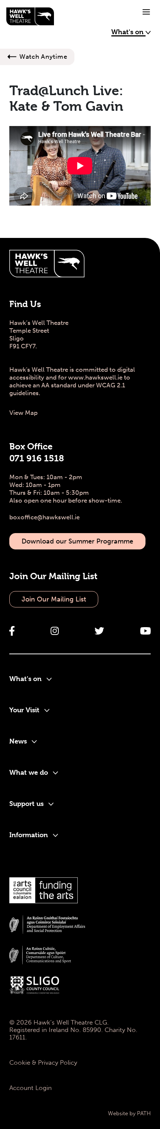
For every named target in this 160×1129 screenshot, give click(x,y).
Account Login (30, 1087)
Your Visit (25, 710)
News (19, 741)
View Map (23, 412)
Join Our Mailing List (54, 599)
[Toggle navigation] (146, 11)
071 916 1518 (36, 458)
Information (29, 835)
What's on (128, 32)
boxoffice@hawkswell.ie (44, 517)
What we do (29, 772)
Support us (27, 803)
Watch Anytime (43, 56)
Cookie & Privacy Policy (43, 1062)
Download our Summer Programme (77, 541)
